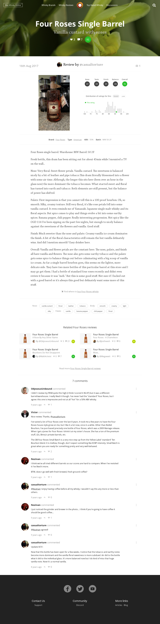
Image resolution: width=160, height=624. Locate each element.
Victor (34, 412)
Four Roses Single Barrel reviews (85, 368)
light (124, 306)
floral (60, 306)
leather (71, 306)
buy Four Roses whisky (88, 291)
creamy (114, 306)
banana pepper (82, 311)
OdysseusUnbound (41, 388)
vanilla (68, 311)
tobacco (83, 306)
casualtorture (38, 484)
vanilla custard (47, 306)
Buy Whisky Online (13, 5)
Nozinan (35, 459)
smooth (103, 306)
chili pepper (98, 311)
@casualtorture (91, 65)
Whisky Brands (49, 5)
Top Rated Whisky (95, 5)
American (78, 139)
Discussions (112, 5)
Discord (80, 605)
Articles (118, 605)
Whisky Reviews (66, 5)
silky (49, 311)
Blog (126, 605)
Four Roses (60, 139)
